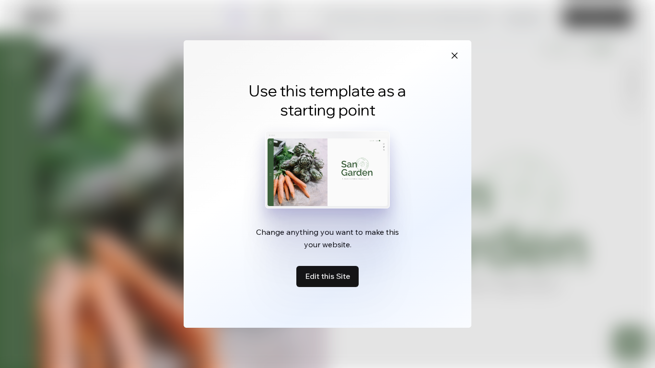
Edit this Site (327, 276)
